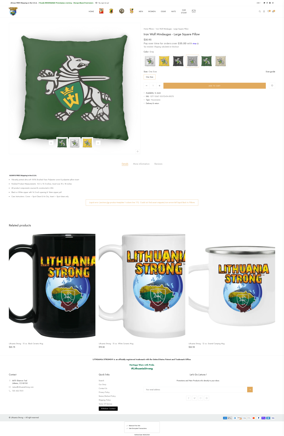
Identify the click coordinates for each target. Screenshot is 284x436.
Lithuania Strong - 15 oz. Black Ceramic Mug (26, 343)
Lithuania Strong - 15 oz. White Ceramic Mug (116, 343)
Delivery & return (152, 103)
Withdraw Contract (108, 408)
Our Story (102, 384)
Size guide (270, 71)
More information (141, 164)
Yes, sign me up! (103, 3)
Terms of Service (105, 404)
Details (125, 164)
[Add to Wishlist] (272, 86)
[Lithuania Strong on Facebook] (266, 2)
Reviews (158, 164)
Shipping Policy (105, 400)
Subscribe (250, 389)
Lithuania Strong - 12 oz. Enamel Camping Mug (207, 343)
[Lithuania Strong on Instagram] (272, 2)
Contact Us (103, 388)
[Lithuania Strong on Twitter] (263, 2)
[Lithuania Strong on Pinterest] (269, 2)
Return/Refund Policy (107, 396)
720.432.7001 (17, 391)
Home (146, 29)
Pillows (151, 29)
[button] (260, 11)
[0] (268, 11)
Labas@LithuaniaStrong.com (23, 387)
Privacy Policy (104, 392)
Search (101, 380)
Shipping (157, 46)
